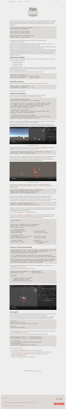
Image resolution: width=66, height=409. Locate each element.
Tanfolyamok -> (59, 403)
